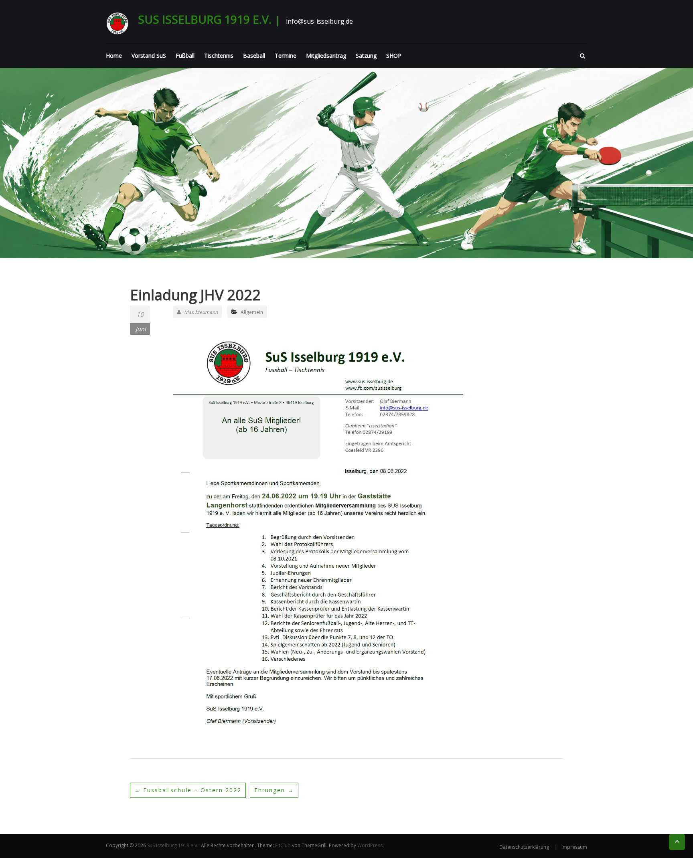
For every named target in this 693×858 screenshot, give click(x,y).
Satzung (366, 55)
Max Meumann (201, 312)
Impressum (574, 847)
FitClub (283, 845)
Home (114, 55)
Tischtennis (218, 55)
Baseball (254, 55)
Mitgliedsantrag (326, 55)
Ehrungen (274, 790)
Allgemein (252, 312)
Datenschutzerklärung (524, 847)
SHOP (393, 55)
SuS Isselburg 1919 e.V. (205, 19)
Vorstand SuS (149, 55)
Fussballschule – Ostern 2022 (187, 790)
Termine (285, 55)
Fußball (185, 55)
